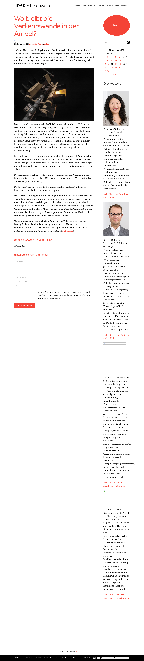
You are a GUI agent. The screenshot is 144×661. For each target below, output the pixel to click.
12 (120, 61)
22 (104, 68)
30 (108, 71)
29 (104, 71)
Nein (98, 658)
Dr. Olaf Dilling (43, 240)
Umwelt (40, 44)
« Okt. (106, 75)
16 (108, 64)
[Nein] (141, 658)
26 (120, 68)
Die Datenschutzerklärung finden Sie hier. (115, 658)
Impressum (79, 651)
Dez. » (113, 75)
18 (116, 64)
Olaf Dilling (67, 231)
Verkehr (46, 44)
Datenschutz (86, 651)
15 (104, 64)
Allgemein (33, 44)
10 (112, 61)
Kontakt (116, 25)
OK (94, 658)
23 (108, 68)
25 (116, 68)
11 (116, 61)
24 (112, 68)
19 (120, 64)
